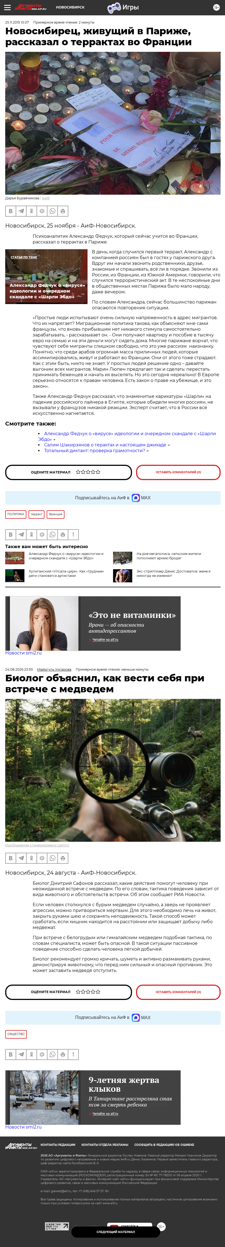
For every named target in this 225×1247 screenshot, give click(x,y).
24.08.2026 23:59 (19, 669)
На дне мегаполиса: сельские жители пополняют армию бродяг (169, 556)
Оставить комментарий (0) (178, 472)
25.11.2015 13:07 (17, 22)
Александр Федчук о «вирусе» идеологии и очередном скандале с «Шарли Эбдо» (66, 556)
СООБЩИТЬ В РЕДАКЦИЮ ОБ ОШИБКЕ (164, 1145)
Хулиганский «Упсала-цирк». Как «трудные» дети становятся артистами (66, 573)
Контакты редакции (58, 1145)
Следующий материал (116, 1232)
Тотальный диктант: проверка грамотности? (94, 450)
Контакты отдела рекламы (104, 1145)
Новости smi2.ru (23, 653)
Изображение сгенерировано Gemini (37, 845)
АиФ (46, 198)
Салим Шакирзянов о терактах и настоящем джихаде (105, 444)
